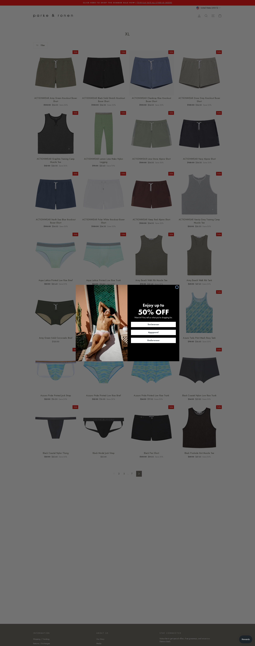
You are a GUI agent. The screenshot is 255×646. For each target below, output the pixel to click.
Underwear (153, 340)
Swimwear (153, 324)
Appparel (153, 332)
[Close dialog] (177, 287)
